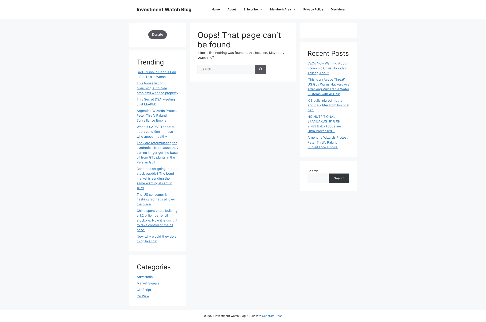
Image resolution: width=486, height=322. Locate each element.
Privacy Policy (313, 9)
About (231, 9)
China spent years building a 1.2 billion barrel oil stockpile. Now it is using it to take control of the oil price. (157, 220)
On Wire (143, 296)
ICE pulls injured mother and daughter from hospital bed (328, 105)
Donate (157, 34)
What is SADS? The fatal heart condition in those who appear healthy (155, 131)
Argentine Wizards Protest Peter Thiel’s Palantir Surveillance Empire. (157, 115)
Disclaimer (338, 9)
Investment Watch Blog (164, 9)
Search (313, 171)
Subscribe (251, 9)
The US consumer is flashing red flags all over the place (156, 199)
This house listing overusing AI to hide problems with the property (157, 88)
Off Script (144, 290)
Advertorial (145, 277)
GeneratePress (272, 316)
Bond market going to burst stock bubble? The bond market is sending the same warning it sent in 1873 (157, 178)
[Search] (260, 69)
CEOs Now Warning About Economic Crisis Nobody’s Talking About (327, 68)
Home (216, 9)
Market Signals (148, 283)
